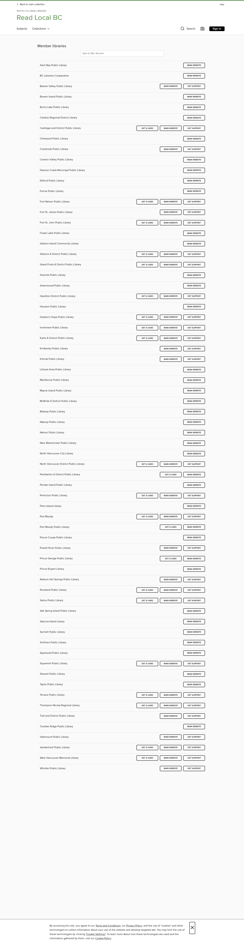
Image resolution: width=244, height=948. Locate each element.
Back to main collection (32, 4)
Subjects (22, 29)
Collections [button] (39, 29)
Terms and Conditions (108, 925)
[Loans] (203, 29)
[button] (187, 29)
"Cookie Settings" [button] (96, 934)
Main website (194, 65)
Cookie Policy (103, 938)
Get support (194, 86)
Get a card (147, 128)
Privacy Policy (134, 925)
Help (222, 4)
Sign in (217, 29)
